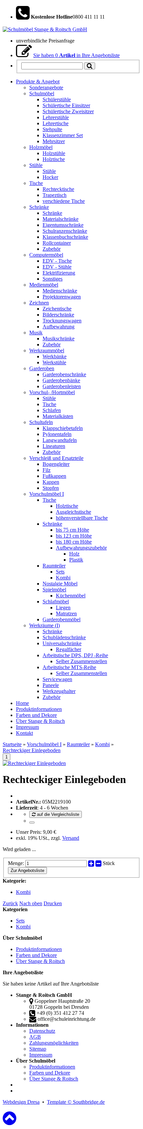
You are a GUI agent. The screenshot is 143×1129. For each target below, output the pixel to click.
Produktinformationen (39, 949)
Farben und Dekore (36, 955)
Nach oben (30, 903)
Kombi (102, 744)
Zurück (10, 903)
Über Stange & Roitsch (40, 961)
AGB (35, 1037)
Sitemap (37, 1049)
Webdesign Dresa (21, 1102)
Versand (70, 838)
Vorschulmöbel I (44, 744)
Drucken (53, 903)
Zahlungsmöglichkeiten (53, 1043)
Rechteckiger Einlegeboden (32, 750)
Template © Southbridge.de (76, 1102)
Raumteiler (78, 744)
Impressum (40, 1055)
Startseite (12, 744)
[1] (32, 823)
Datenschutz (42, 1031)
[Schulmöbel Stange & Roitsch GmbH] (45, 29)
